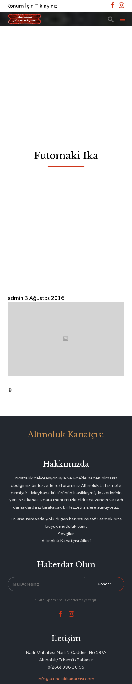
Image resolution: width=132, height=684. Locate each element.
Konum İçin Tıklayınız (32, 6)
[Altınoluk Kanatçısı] (24, 19)
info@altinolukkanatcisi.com (66, 679)
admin (15, 298)
